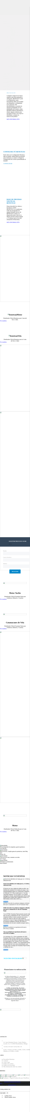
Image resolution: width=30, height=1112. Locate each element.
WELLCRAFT (7, 74)
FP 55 (12, 58)
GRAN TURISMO (15, 42)
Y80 (11, 71)
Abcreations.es (12, 1085)
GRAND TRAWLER (15, 45)
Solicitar (15, 571)
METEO (9, 85)
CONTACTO (6, 89)
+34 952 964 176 (17, 1046)
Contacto (5, 1060)
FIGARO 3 (13, 28)
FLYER (12, 38)
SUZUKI (5, 76)
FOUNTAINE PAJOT (9, 48)
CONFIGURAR (7, 163)
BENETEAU (6, 23)
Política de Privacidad (9, 1065)
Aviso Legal (6, 1062)
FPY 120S (13, 64)
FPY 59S (12, 60)
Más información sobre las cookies (12, 1066)
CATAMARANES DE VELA (14, 50)
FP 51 (12, 57)
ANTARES (13, 40)
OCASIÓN (6, 78)
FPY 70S (12, 61)
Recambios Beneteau (8, 1059)
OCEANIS (13, 34)
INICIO (5, 21)
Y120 (11, 72)
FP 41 (12, 52)
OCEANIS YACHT (15, 35)
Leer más (5, 901)
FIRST (12, 29)
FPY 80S (12, 63)
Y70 (11, 69)
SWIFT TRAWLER (15, 43)
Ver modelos (3, 321)
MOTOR (9, 37)
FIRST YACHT (14, 32)
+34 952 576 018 (7, 1046)
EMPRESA (6, 82)
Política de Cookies (8, 1063)
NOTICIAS (6, 86)
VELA (8, 26)
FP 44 (12, 53)
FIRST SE (13, 31)
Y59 (11, 67)
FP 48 (12, 55)
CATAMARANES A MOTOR (15, 66)
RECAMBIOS (10, 46)
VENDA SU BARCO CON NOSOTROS (17, 81)
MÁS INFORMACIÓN (13, 119)
